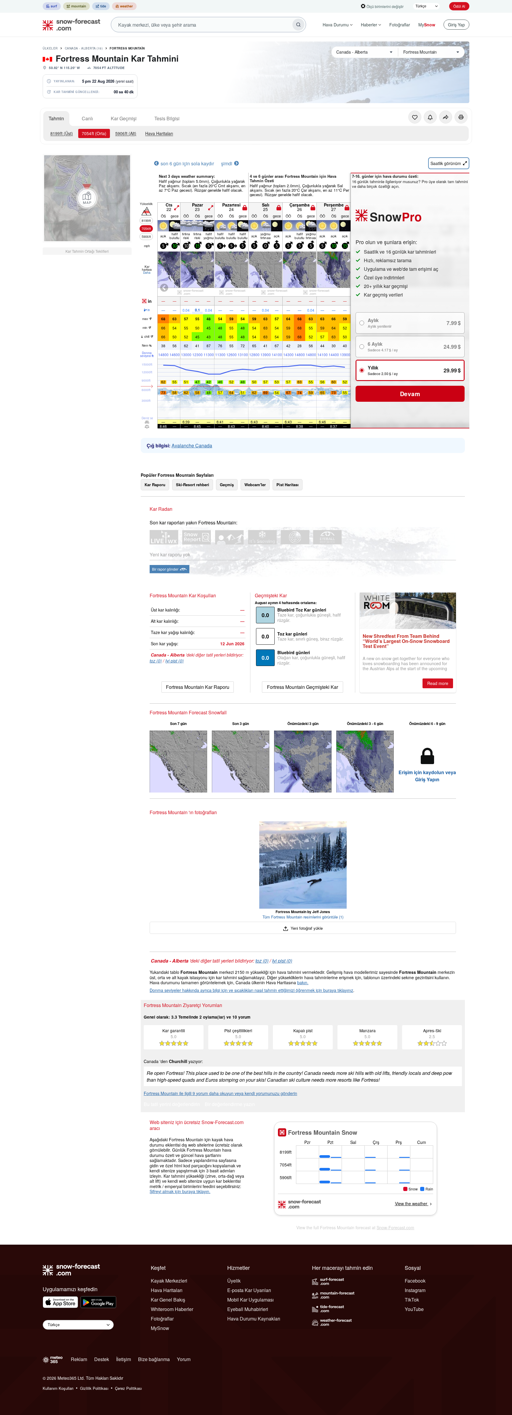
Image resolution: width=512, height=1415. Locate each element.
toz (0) (156, 661)
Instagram (415, 1290)
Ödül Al (459, 6)
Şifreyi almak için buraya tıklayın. (180, 1191)
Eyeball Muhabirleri (247, 1309)
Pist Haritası (287, 484)
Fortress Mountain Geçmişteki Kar (302, 687)
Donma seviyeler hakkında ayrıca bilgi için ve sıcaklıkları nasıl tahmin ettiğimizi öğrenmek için (236, 990)
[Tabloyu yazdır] (461, 117)
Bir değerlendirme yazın (230, 1104)
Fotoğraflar (399, 25)
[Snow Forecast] (70, 25)
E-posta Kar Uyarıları (249, 1290)
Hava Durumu (336, 25)
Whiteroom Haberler (172, 1309)
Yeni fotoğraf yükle (305, 928)
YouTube (414, 1309)
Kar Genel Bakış (168, 1299)
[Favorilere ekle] (414, 117)
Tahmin (56, 118)
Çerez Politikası (128, 1388)
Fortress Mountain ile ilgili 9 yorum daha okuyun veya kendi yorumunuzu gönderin (220, 1093)
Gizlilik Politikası (94, 1388)
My (426, 25)
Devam (410, 393)
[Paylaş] (445, 117)
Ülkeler (50, 48)
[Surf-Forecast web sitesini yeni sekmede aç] (52, 6)
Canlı (87, 118)
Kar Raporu (155, 484)
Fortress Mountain (127, 48)
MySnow (160, 1328)
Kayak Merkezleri (169, 1280)
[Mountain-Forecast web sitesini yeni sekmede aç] (76, 6)
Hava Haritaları (159, 133)
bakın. (302, 982)
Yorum (184, 1359)
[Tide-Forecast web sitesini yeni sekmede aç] (101, 6)
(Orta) (94, 133)
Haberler (369, 25)
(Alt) (125, 133)
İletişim (123, 1359)
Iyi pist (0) (174, 661)
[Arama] (298, 25)
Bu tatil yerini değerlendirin (172, 1104)
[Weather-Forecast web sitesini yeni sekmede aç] (124, 6)
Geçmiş (227, 484)
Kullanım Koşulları (58, 1388)
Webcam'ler (255, 484)
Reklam (79, 1359)
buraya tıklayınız (338, 990)
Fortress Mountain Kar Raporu (197, 687)
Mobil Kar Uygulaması (250, 1299)
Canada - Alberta (84, 48)
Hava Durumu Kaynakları (253, 1318)
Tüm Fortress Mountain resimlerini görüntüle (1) (303, 917)
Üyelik (234, 1280)
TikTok (412, 1299)
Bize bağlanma (154, 1359)
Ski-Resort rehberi (192, 484)
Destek (101, 1359)
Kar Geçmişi (124, 118)
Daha (147, 272)
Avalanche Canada (192, 445)
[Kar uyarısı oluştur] (430, 117)
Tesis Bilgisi (167, 118)
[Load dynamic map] (87, 198)
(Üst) (61, 133)
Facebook (415, 1280)
